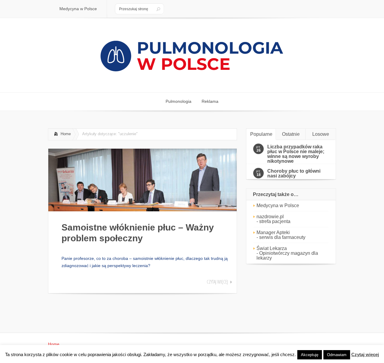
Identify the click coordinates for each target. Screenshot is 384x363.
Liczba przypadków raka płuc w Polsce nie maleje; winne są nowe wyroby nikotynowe (295, 154)
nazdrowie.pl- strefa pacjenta (273, 219)
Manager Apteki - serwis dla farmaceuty (280, 235)
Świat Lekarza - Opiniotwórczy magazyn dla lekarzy (287, 253)
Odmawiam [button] (336, 355)
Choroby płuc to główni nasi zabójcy (293, 173)
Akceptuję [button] (309, 355)
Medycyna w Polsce (277, 205)
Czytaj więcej (217, 281)
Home (66, 134)
